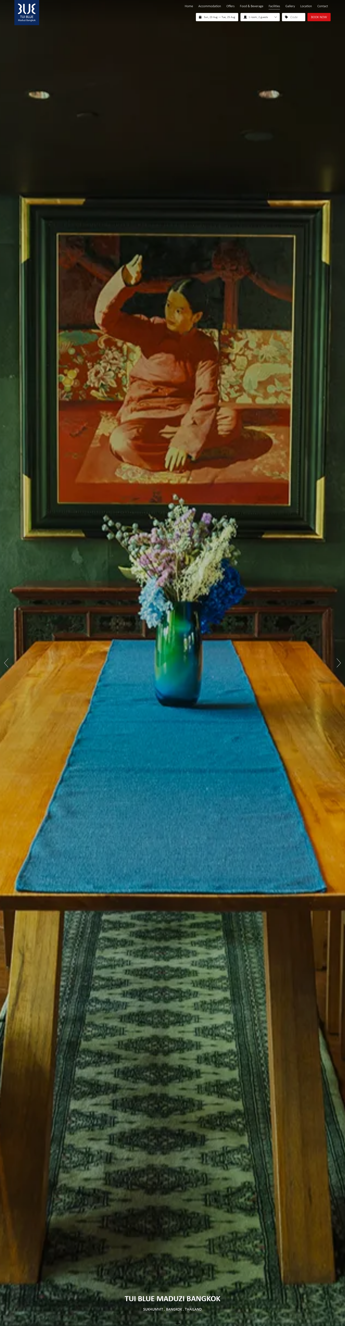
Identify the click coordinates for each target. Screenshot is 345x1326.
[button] (6, 663)
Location (306, 6)
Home (189, 6)
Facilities (274, 6)
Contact (322, 6)
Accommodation (209, 6)
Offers (230, 6)
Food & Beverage (251, 6)
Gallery (290, 6)
